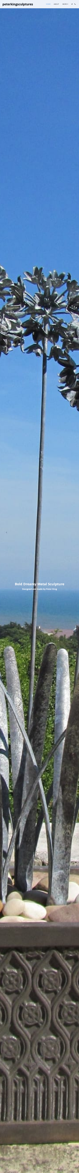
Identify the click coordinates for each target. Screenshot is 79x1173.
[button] (71, 4)
